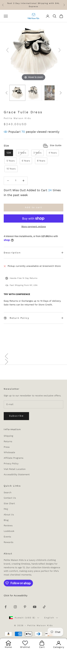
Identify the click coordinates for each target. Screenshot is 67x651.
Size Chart (9, 503)
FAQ (6, 509)
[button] (33, 356)
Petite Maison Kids (17, 118)
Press (6, 447)
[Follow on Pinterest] (25, 607)
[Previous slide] (7, 50)
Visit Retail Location (14, 469)
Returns (8, 441)
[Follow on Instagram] (15, 607)
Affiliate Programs (13, 458)
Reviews (8, 525)
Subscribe (16, 416)
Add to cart (33, 207)
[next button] (60, 93)
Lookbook (9, 531)
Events (7, 536)
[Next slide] (59, 50)
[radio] (8, 153)
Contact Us (10, 498)
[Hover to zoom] (33, 51)
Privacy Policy (11, 463)
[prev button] (6, 93)
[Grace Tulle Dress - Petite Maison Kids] (17, 93)
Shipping (8, 436)
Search (7, 492)
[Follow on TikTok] (44, 607)
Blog (6, 520)
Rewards (8, 542)
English (49, 617)
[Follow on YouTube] (34, 607)
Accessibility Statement (17, 474)
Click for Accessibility (15, 595)
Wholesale (9, 452)
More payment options (33, 226)
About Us (9, 514)
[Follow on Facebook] (5, 607)
